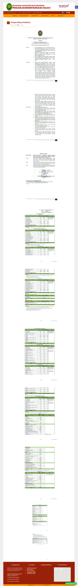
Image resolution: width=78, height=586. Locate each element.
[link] (76, 7)
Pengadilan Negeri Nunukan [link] (38, 585)
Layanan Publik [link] (34, 15)
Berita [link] (53, 15)
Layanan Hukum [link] (44, 15)
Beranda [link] (15, 15)
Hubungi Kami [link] (61, 15)
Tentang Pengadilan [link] (23, 15)
